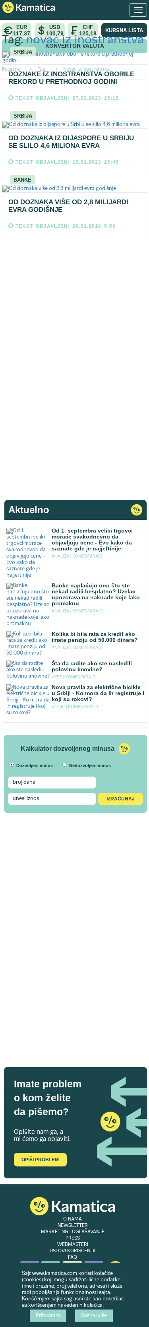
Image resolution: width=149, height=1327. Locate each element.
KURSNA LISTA (124, 30)
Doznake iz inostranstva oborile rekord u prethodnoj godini (71, 77)
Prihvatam (48, 1315)
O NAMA (72, 1219)
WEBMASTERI (72, 1244)
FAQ (72, 1257)
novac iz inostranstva (85, 40)
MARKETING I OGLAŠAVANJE (72, 1232)
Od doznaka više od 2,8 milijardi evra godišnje (68, 205)
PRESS (73, 1238)
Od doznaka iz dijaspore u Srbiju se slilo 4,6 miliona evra (71, 141)
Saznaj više (94, 1315)
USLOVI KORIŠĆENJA (73, 1251)
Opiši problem (40, 1159)
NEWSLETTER (73, 1225)
